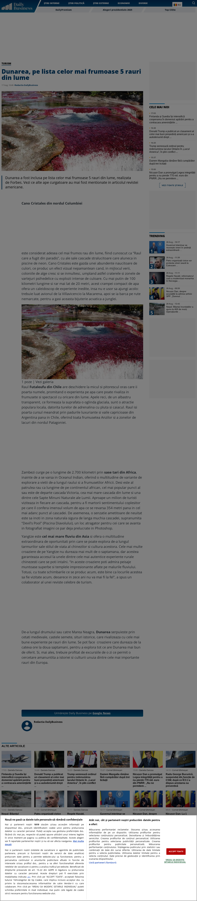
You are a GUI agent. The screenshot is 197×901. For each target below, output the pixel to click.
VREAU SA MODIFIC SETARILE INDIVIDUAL (175, 861)
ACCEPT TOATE (176, 851)
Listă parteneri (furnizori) (102, 862)
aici (28, 876)
